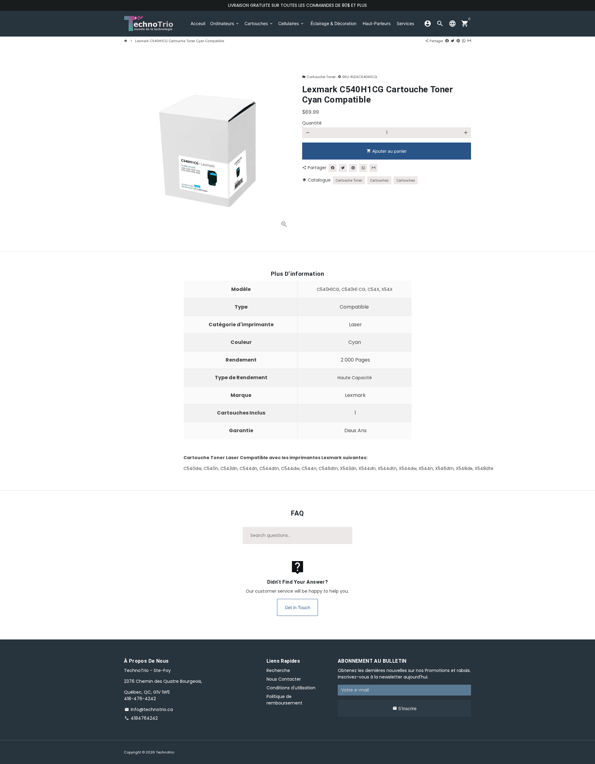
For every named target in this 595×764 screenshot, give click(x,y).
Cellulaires (291, 23)
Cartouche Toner (319, 76)
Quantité (312, 123)
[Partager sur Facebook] (447, 41)
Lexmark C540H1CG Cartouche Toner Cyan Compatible (179, 41)
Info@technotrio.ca (149, 709)
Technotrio (165, 752)
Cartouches (259, 23)
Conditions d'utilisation (291, 688)
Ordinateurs (225, 23)
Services (405, 23)
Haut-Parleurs (376, 23)
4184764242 (141, 718)
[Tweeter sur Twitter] (452, 41)
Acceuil (198, 23)
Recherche (278, 670)
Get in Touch (297, 607)
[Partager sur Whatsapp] (463, 41)
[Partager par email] (469, 41)
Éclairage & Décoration (333, 23)
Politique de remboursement (284, 699)
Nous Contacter (284, 679)
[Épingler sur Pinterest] (458, 41)
